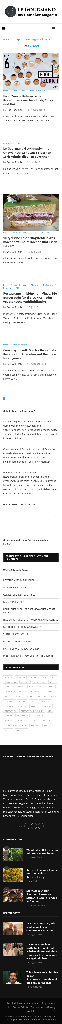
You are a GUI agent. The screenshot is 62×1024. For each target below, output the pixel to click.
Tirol (20, 720)
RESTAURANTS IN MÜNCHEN (19, 580)
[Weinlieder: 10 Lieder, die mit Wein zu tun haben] (13, 854)
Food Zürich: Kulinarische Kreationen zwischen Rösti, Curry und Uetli (28, 100)
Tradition (46, 720)
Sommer (8, 716)
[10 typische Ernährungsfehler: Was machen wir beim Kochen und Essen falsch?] (31, 212)
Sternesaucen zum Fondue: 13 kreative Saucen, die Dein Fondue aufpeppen (41, 896)
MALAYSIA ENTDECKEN (16, 602)
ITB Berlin (42, 696)
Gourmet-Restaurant (14, 691)
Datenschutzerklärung (43, 1007)
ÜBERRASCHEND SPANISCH (18, 641)
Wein (24, 725)
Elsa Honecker (14, 109)
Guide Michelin (35, 691)
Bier (53, 677)
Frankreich (19, 687)
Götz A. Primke (15, 162)
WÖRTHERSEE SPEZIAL (15, 587)
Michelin (9, 706)
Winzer (8, 730)
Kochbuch (9, 701)
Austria (8, 677)
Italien (29, 696)
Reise (33, 706)
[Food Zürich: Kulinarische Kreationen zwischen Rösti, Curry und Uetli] (31, 71)
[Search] (58, 28)
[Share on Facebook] (30, 126)
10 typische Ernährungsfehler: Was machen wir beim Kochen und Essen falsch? (30, 242)
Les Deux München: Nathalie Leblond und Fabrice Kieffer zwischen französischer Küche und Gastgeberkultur (41, 951)
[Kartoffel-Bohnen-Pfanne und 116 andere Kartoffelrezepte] (13, 875)
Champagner (10, 682)
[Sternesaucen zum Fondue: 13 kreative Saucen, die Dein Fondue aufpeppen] (13, 895)
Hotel (7, 696)
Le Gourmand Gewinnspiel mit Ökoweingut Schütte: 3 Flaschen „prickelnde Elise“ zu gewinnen (27, 152)
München (45, 701)
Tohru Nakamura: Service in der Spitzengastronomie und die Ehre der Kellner (42, 977)
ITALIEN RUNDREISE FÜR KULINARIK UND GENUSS (30, 619)
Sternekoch (22, 716)
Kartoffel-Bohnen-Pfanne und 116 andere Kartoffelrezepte (42, 873)
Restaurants (10, 711)
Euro (7, 687)
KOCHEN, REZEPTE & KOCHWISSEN (22, 626)
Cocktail (25, 682)
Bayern (33, 677)
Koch (53, 696)
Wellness (35, 725)
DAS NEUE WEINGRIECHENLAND (21, 648)
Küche (33, 701)
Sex (49, 711)
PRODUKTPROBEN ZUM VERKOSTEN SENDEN (28, 655)
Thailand (9, 720)
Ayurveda (21, 677)
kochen (22, 701)
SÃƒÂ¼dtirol (38, 716)
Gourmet (50, 687)
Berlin (44, 677)
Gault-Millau (35, 687)
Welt (46, 725)
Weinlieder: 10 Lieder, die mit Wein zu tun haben (42, 851)
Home (6, 39)
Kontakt (31, 1011)
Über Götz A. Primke (17, 1007)
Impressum (48, 1003)
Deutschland (39, 682)
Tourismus (32, 720)
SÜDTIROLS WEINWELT (15, 634)
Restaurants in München (32, 711)
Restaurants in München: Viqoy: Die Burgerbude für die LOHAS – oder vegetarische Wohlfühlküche (30, 297)
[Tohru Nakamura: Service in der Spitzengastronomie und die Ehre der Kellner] (13, 977)
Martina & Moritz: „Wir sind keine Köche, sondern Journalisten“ (40, 927)
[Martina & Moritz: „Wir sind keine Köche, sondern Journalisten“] (13, 928)
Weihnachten (11, 725)
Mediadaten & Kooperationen (23, 1003)
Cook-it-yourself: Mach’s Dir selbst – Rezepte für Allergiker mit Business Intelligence (29, 354)
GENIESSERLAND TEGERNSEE (19, 594)
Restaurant (46, 706)
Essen (52, 682)
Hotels (18, 696)
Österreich (21, 730)
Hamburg (51, 691)
